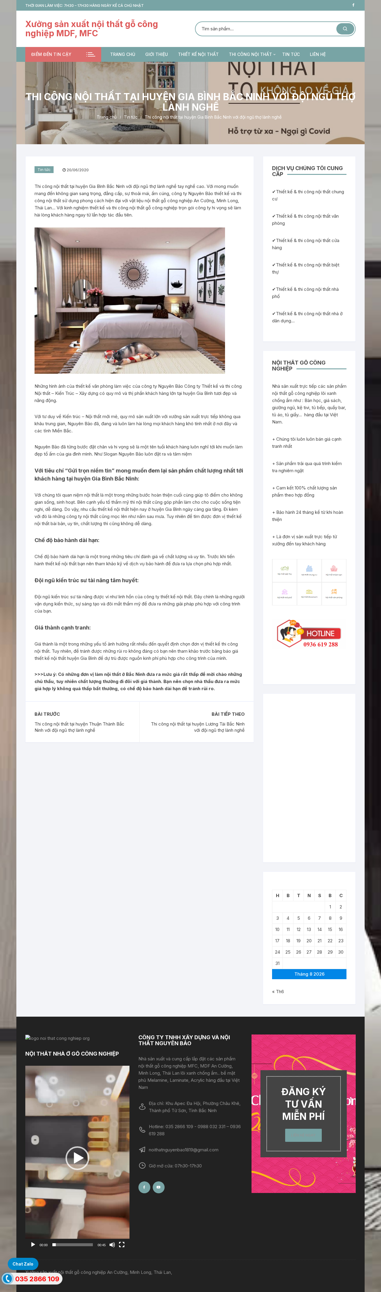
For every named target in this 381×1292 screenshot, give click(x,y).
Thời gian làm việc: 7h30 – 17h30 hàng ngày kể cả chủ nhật (84, 5)
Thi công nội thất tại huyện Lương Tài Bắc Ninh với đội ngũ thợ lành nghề (198, 727)
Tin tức (291, 54)
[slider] (72, 1244)
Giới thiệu (156, 54)
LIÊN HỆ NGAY (303, 1135)
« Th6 (278, 991)
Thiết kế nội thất (198, 54)
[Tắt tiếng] (112, 1245)
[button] (77, 1158)
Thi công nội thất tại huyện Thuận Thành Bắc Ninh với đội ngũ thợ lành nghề (79, 727)
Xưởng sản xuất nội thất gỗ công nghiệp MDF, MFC (91, 28)
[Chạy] (33, 1245)
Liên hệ (318, 54)
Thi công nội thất (250, 54)
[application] (77, 1158)
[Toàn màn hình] (122, 1245)
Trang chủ (122, 54)
